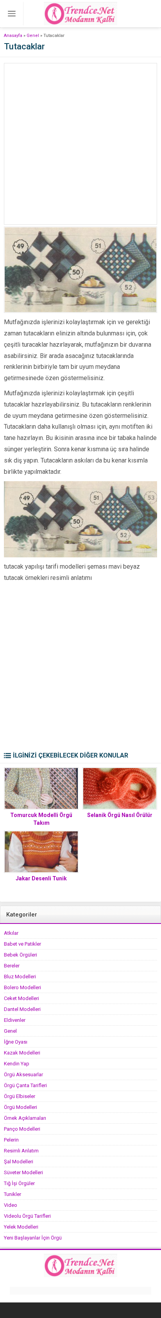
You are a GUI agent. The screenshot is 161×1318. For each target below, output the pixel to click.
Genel (33, 35)
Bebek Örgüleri (20, 955)
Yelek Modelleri (21, 1227)
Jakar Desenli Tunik (41, 878)
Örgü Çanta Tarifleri (25, 1085)
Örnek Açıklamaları (25, 1118)
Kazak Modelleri (22, 1053)
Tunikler (12, 1194)
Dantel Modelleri (22, 1009)
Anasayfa (13, 35)
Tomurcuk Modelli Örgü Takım (41, 819)
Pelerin (11, 1140)
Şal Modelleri (18, 1161)
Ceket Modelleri (21, 998)
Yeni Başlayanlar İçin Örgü (33, 1238)
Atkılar (11, 933)
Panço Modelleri (22, 1129)
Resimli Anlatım (21, 1151)
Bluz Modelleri (20, 976)
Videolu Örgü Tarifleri (27, 1216)
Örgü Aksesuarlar (23, 1074)
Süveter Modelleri (23, 1172)
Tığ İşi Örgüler (19, 1183)
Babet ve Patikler (22, 944)
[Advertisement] (80, 144)
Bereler (12, 966)
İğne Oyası (15, 1042)
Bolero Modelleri (22, 987)
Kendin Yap (16, 1064)
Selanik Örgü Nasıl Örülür (119, 815)
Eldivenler (14, 1020)
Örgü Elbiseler (19, 1096)
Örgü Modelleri (20, 1107)
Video (10, 1205)
